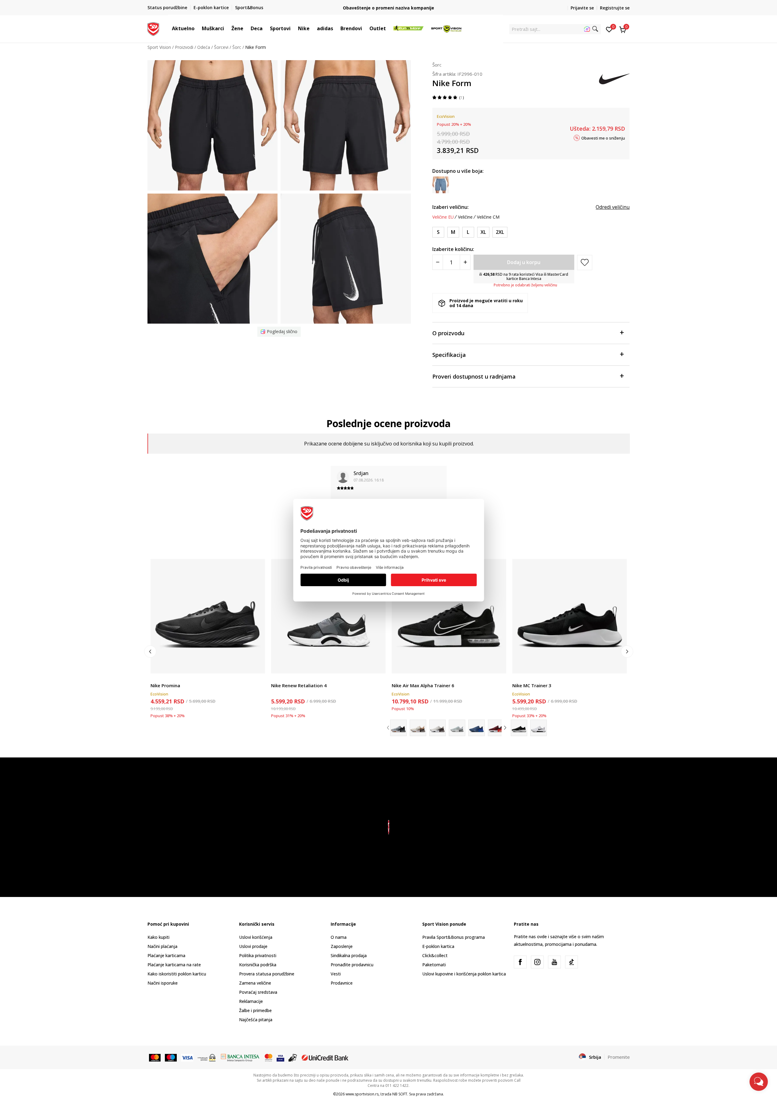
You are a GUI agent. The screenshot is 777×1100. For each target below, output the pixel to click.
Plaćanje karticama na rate (174, 964)
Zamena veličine (255, 983)
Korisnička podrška (257, 964)
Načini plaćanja (162, 946)
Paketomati (434, 964)
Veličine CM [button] (488, 217)
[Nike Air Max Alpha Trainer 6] (449, 616)
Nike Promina (165, 685)
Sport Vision (159, 47)
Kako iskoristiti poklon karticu (176, 974)
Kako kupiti (158, 937)
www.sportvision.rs (362, 1094)
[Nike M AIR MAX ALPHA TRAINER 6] (437, 728)
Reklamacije (251, 1001)
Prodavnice (342, 983)
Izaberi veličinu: (450, 207)
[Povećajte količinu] (465, 262)
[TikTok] (571, 962)
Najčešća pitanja (255, 1019)
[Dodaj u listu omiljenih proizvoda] (256, 665)
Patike (157, 678)
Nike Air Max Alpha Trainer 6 (423, 685)
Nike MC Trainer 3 (531, 685)
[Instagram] (537, 962)
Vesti (336, 974)
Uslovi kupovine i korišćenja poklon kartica (464, 974)
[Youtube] (554, 962)
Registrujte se (615, 8)
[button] (197, 28)
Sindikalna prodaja (349, 955)
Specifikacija (449, 354)
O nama (339, 937)
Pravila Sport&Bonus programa (453, 937)
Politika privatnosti (257, 955)
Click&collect (435, 955)
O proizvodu (448, 333)
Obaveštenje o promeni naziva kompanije (388, 7)
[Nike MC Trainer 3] (569, 616)
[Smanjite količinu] (437, 262)
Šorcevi (221, 47)
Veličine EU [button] (443, 217)
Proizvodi (184, 47)
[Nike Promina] (208, 616)
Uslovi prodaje (253, 946)
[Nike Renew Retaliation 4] (328, 616)
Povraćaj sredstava (258, 992)
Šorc (236, 47)
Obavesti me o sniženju (603, 137)
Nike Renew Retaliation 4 (299, 685)
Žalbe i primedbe (255, 1010)
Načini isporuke (162, 983)
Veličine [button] (465, 217)
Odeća (203, 47)
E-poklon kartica (438, 946)
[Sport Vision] (153, 28)
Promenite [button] (619, 1057)
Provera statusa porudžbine (266, 974)
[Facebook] (520, 962)
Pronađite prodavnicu (352, 964)
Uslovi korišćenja (255, 937)
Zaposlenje (342, 946)
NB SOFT (399, 1094)
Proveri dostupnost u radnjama (474, 376)
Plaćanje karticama (166, 955)
